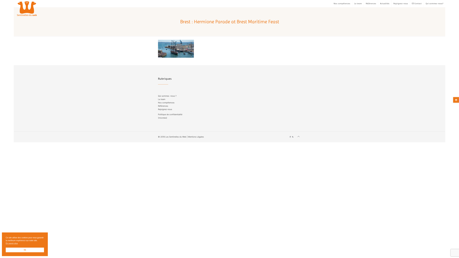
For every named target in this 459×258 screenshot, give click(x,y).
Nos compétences (166, 102)
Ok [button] (25, 250)
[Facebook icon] (290, 137)
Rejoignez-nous (165, 109)
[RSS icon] (293, 137)
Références (163, 106)
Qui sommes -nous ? (167, 96)
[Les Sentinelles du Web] (27, 8)
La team (161, 99)
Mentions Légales (196, 137)
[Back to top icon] (298, 136)
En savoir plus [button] (12, 243)
